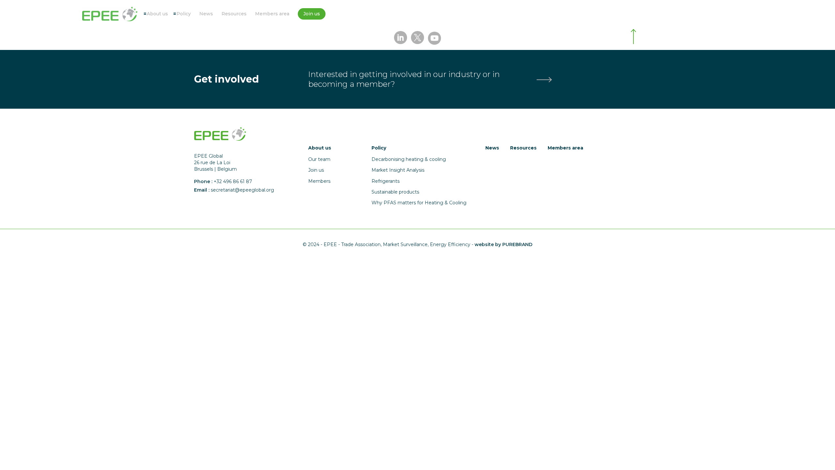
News (206, 14)
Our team (319, 159)
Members (319, 181)
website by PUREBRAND (503, 244)
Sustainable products (395, 192)
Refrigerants (386, 181)
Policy (183, 14)
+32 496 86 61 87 (233, 181)
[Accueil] (110, 14)
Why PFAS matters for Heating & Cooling (419, 203)
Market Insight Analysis (398, 170)
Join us (311, 14)
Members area (272, 14)
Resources (234, 14)
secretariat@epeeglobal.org (242, 190)
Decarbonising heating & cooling (409, 159)
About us (157, 14)
